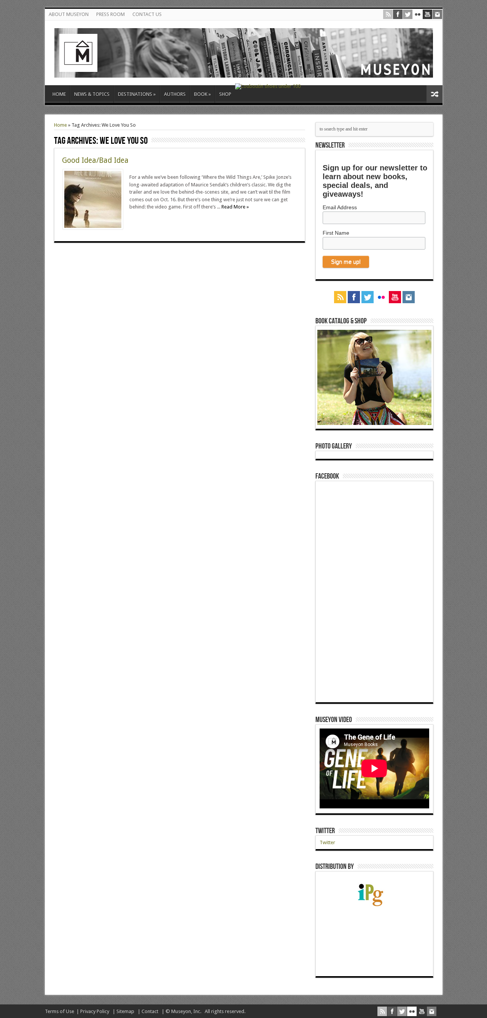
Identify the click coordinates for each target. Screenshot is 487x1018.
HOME (59, 94)
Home (60, 125)
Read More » (235, 207)
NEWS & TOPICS (92, 94)
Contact (150, 1011)
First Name (336, 233)
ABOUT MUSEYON (69, 14)
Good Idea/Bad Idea (95, 160)
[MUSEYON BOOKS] (243, 72)
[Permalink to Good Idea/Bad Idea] (93, 228)
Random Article (434, 94)
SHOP (225, 94)
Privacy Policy (94, 1011)
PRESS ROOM (110, 14)
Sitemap (125, 1011)
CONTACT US (147, 14)
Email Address (340, 207)
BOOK (202, 94)
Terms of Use (59, 1011)
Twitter (325, 830)
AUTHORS (175, 94)
